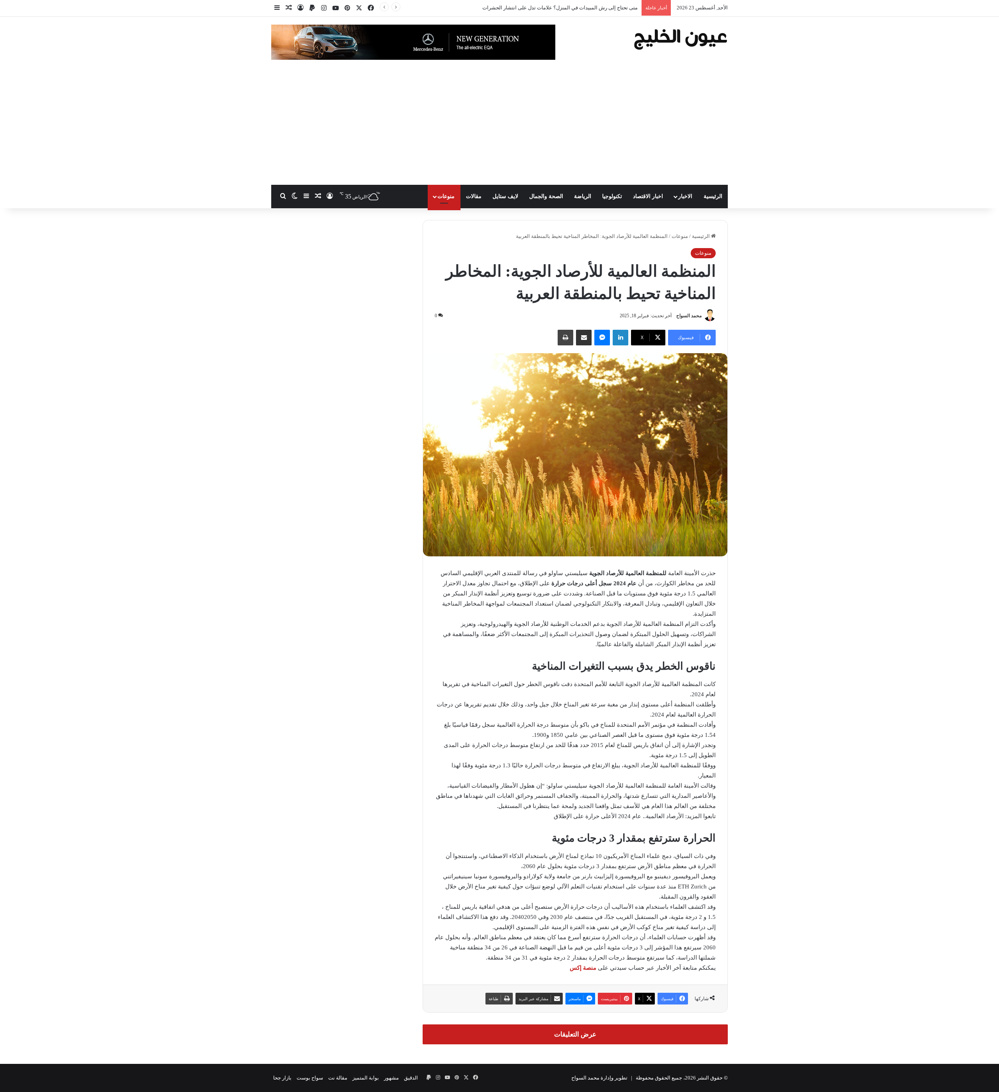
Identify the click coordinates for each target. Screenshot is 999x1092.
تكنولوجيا (612, 196)
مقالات (474, 196)
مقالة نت (337, 1078)
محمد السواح (689, 315)
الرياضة (582, 196)
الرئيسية (713, 196)
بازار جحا (282, 1078)
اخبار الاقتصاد (648, 196)
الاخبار (685, 196)
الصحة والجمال (546, 196)
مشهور (391, 1078)
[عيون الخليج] (680, 38)
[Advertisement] (499, 126)
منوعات (446, 196)
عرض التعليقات (575, 1034)
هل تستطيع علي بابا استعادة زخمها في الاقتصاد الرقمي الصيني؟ (571, 8)
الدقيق (411, 1078)
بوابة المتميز (365, 1078)
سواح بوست (310, 1078)
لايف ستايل (505, 196)
